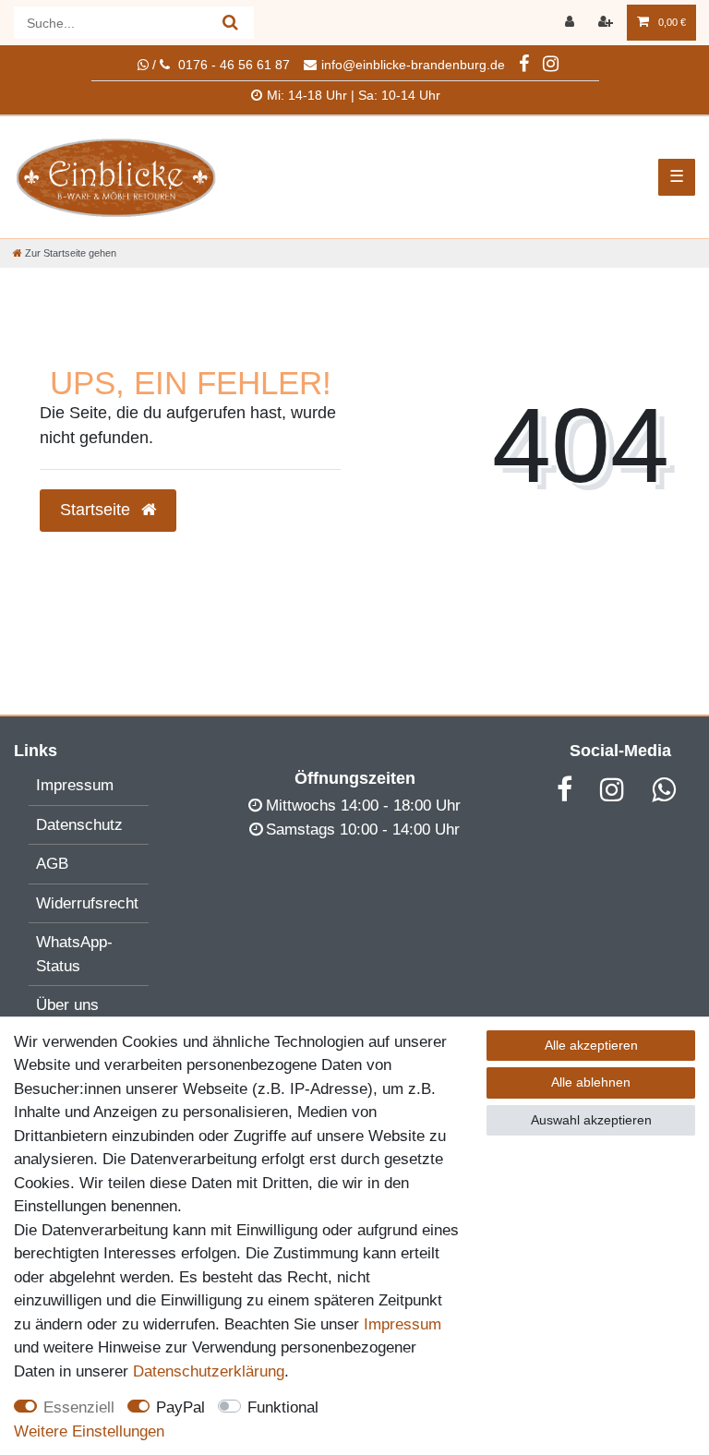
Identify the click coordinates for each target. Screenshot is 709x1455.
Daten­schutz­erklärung (208, 1371)
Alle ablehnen (591, 1082)
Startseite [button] (97, 509)
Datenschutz (79, 825)
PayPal (180, 1407)
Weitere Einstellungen (89, 1431)
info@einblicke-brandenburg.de (413, 64)
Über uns (67, 1005)
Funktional (282, 1407)
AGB (52, 863)
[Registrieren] (607, 23)
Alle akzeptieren (591, 1045)
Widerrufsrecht (87, 903)
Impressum (75, 785)
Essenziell (78, 1407)
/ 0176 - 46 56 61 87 (219, 64)
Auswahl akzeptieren (591, 1119)
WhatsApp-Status (74, 954)
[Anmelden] (571, 23)
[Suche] (230, 22)
